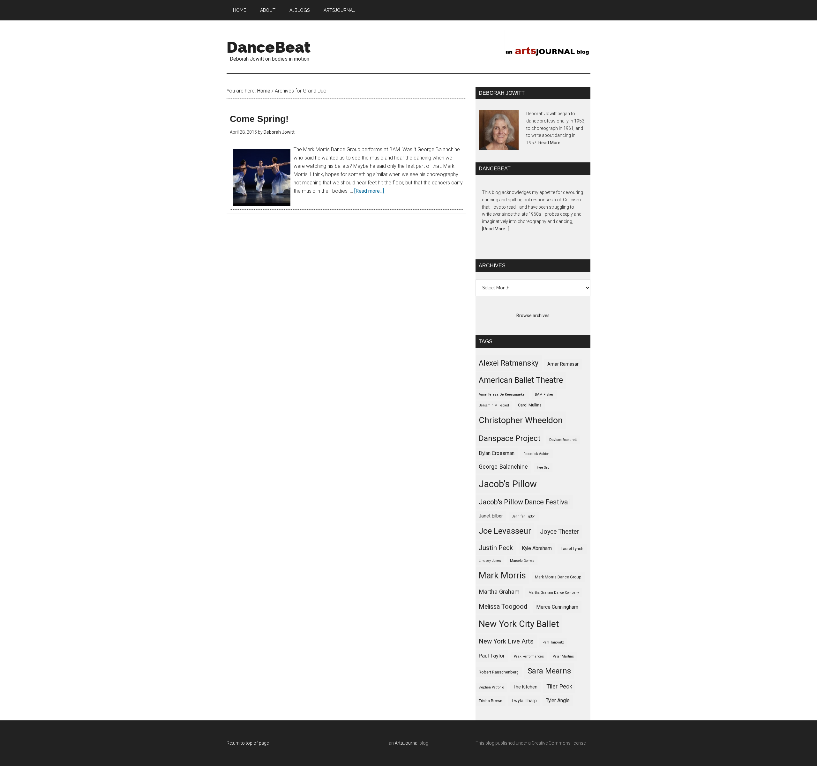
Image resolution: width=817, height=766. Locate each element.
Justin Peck (496, 548)
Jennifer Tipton (524, 516)
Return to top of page (248, 743)
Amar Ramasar (563, 364)
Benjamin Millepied (494, 405)
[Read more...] (369, 191)
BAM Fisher (544, 394)
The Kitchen (525, 686)
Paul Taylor (492, 655)
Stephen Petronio (491, 687)
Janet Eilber (491, 515)
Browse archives (533, 315)
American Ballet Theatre (521, 380)
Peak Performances (529, 656)
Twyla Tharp (524, 700)
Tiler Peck (559, 686)
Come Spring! (259, 119)
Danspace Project (509, 438)
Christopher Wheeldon (521, 420)
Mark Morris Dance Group (558, 577)
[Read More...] (495, 228)
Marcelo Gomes (522, 561)
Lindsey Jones (490, 561)
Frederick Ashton (536, 454)
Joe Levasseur (505, 531)
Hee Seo (543, 467)
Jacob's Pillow (508, 484)
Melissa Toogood (503, 606)
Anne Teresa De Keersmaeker (502, 394)
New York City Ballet (519, 624)
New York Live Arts (506, 641)
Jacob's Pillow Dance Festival (524, 502)
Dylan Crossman (496, 453)
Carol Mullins (530, 405)
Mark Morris (502, 575)
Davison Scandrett (563, 440)
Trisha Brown (490, 700)
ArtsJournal (406, 743)
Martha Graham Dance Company (553, 593)
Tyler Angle (558, 700)
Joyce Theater (559, 531)
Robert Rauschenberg (499, 672)
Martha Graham (499, 591)
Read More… (550, 142)
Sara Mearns (549, 670)
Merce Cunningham (557, 607)
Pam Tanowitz (553, 642)
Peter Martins (563, 656)
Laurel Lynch (572, 548)
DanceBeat (269, 47)
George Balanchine (503, 466)
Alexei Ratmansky (508, 363)
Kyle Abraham (537, 548)
